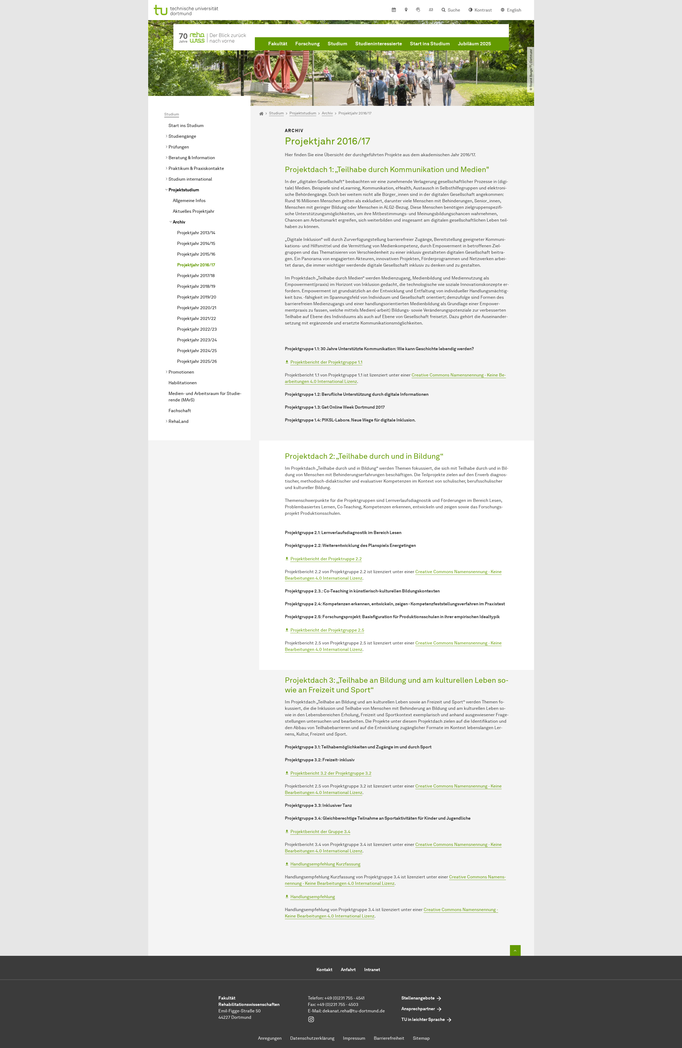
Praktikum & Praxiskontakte (196, 168)
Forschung (307, 44)
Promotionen (181, 372)
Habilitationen (183, 382)
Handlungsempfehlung (312, 896)
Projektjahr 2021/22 (196, 318)
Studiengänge (182, 136)
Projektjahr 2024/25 (197, 350)
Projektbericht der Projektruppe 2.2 (326, 558)
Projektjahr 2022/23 (197, 329)
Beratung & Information (192, 157)
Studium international (190, 179)
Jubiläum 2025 (474, 44)
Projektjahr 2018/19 (196, 286)
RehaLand (179, 421)
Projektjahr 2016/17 (196, 264)
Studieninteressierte (378, 44)
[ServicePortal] (418, 10)
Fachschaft (180, 410)
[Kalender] (393, 10)
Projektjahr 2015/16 (196, 254)
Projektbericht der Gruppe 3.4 (320, 831)
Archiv (179, 222)
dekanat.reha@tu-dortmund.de (353, 1010)
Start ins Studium (430, 44)
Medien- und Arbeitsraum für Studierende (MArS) (205, 396)
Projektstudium (184, 189)
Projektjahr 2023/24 (197, 339)
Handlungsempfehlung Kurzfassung (325, 864)
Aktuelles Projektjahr (193, 211)
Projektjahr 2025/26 (197, 361)
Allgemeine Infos (189, 200)
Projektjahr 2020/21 (196, 307)
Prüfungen (179, 147)
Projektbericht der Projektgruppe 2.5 (327, 630)
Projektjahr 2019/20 (196, 297)
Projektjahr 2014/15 (196, 243)
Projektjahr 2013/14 (196, 232)
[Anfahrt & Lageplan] (406, 10)
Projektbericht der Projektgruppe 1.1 (326, 362)
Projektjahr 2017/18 (196, 275)
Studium (337, 44)
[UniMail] (430, 10)
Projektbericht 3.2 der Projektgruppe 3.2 (330, 773)
